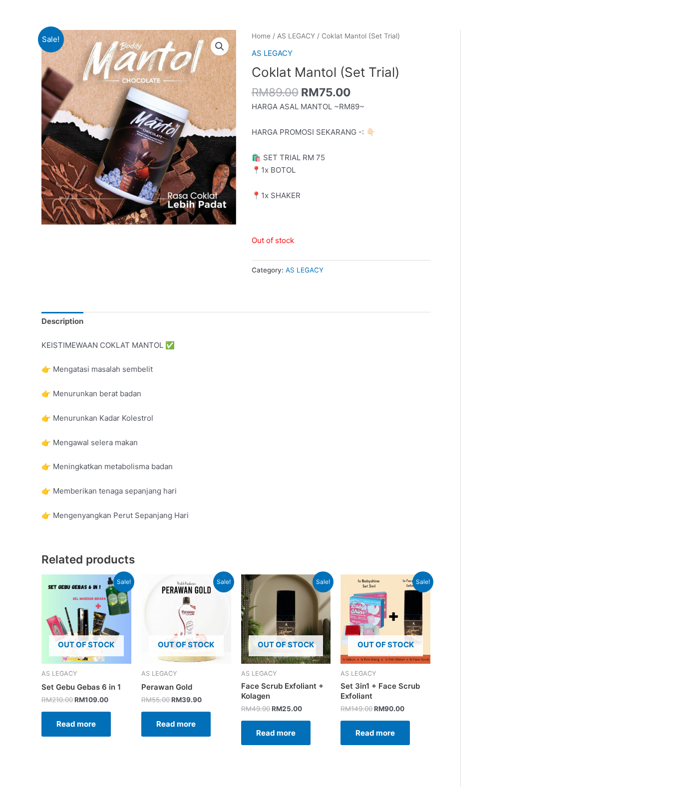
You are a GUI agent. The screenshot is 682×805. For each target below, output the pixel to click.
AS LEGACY (296, 36)
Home (261, 36)
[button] (220, 46)
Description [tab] (62, 321)
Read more (76, 724)
